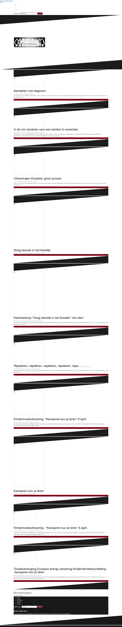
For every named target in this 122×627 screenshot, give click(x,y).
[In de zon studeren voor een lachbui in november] (45, 120)
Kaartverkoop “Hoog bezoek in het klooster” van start (48, 317)
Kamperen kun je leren (29, 491)
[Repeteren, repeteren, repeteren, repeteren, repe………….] (45, 352)
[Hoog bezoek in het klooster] (45, 225)
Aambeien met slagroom (30, 90)
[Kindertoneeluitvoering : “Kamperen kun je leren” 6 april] (37, 518)
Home (33, 94)
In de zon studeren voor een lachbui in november (46, 129)
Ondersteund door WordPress (21, 626)
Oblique (37, 626)
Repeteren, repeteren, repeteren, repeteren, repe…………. (52, 365)
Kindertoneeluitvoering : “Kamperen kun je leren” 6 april (50, 527)
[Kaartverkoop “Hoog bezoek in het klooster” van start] (45, 292)
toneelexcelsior (27, 94)
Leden (18, 602)
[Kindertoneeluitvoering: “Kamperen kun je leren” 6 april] (45, 403)
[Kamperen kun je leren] (45, 465)
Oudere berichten (18, 596)
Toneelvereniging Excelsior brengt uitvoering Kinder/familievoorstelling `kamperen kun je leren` (60, 570)
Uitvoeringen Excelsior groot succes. (38, 178)
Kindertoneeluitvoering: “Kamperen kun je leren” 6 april (50, 419)
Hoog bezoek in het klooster (32, 250)
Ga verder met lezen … (20, 100)
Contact (19, 604)
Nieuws (43, 132)
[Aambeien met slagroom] (45, 82)
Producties (42, 253)
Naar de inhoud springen (6, 1)
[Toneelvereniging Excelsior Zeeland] (29, 42)
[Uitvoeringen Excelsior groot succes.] (45, 164)
